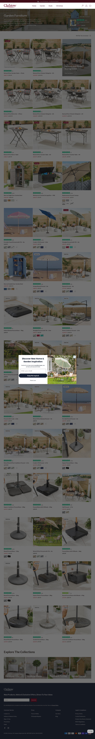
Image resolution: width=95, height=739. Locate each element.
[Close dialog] (74, 357)
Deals (50, 6)
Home (34, 6)
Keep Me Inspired (33, 376)
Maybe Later (33, 380)
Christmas (59, 6)
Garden (42, 6)
